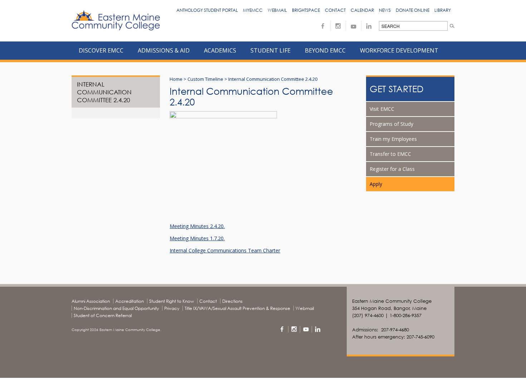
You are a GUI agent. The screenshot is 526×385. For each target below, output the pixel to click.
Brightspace (306, 10)
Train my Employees (393, 138)
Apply (376, 184)
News (385, 10)
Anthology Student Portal (207, 10)
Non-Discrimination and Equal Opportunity (116, 308)
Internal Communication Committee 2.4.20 (104, 92)
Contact (335, 10)
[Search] (452, 26)
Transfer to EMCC (390, 153)
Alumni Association (91, 301)
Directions (232, 301)
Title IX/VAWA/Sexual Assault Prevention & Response (237, 308)
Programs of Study (391, 123)
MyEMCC (253, 10)
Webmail (277, 10)
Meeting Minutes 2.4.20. (197, 226)
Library (442, 10)
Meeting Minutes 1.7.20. (197, 238)
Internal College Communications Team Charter (225, 250)
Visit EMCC (382, 108)
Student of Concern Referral (103, 315)
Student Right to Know (171, 301)
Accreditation (129, 301)
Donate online (412, 10)
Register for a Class (392, 169)
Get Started (397, 89)
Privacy (171, 308)
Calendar (362, 10)
